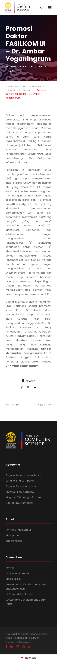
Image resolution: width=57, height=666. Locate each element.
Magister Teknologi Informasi (23, 497)
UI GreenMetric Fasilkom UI (22, 594)
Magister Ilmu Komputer (21, 492)
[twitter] (17, 646)
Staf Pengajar (14, 541)
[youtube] (23, 646)
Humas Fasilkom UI (22, 66)
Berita (42, 66)
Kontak (10, 568)
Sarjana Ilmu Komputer (20, 480)
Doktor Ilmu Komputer (19, 503)
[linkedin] (11, 646)
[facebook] (6, 646)
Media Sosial (13, 579)
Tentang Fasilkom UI (18, 530)
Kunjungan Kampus (17, 573)
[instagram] (29, 646)
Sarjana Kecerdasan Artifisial (23, 475)
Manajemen (13, 535)
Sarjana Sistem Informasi (21, 486)
